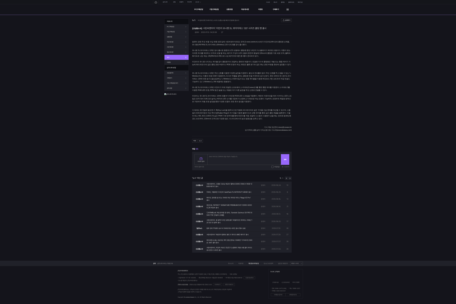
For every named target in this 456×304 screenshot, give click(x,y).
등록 (285, 159)
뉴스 (168, 57)
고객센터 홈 (275, 282)
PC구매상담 (198, 9)
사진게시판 (170, 47)
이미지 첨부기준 (199, 167)
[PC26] (178, 9)
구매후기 (276, 9)
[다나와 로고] (161, 284)
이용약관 (240, 263)
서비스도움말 (295, 282)
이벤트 (260, 9)
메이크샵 (300, 2)
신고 (200, 141)
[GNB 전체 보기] (288, 9)
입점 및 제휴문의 (283, 263)
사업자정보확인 (249, 278)
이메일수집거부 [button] (278, 295)
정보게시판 (170, 52)
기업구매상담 (214, 9)
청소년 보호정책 (268, 263)
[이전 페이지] (286, 178)
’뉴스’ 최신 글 (197, 178)
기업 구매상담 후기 (172, 83)
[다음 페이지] (290, 178)
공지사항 (169, 88)
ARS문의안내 (293, 295)
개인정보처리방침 (253, 263)
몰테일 (283, 2)
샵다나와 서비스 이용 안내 (165, 263)
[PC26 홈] (155, 2)
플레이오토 (291, 2)
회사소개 (230, 263)
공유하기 (287, 20)
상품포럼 (229, 9)
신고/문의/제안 (286, 282)
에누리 (275, 2)
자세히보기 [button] (218, 284)
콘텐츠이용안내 (229, 284)
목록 (194, 141)
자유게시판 (245, 9)
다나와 (268, 2)
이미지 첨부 (201, 161)
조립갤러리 (170, 73)
